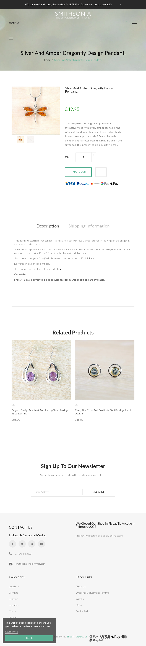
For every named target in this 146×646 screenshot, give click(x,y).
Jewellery (14, 586)
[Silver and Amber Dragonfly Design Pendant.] (20, 139)
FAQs (79, 605)
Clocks (12, 611)
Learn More (11, 631)
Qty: (67, 157)
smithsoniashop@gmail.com (30, 563)
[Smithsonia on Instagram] (41, 544)
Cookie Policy (83, 611)
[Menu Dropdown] (134, 23)
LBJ (13, 405)
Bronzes (13, 598)
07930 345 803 (23, 553)
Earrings (13, 592)
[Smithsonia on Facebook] (12, 544)
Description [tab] (47, 225)
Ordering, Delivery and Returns (93, 592)
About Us (81, 586)
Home (47, 59)
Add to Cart (79, 171)
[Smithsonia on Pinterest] (31, 544)
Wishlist (80, 598)
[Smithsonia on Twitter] (22, 544)
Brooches (14, 605)
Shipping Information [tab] (89, 225)
